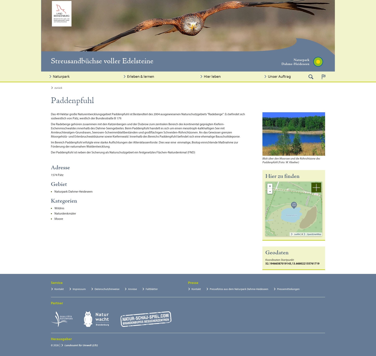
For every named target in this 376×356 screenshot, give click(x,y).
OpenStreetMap (314, 234)
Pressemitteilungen (288, 289)
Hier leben (212, 76)
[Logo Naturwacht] (96, 319)
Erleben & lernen (140, 76)
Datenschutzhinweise (107, 289)
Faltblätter (152, 289)
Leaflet (297, 234)
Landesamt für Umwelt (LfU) (81, 345)
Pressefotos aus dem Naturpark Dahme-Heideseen (239, 289)
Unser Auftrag (279, 76)
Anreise (132, 289)
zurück (58, 88)
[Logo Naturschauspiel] (146, 319)
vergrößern (316, 187)
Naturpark (61, 76)
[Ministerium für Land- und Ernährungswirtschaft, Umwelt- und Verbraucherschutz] (61, 13)
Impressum (79, 289)
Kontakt (59, 289)
